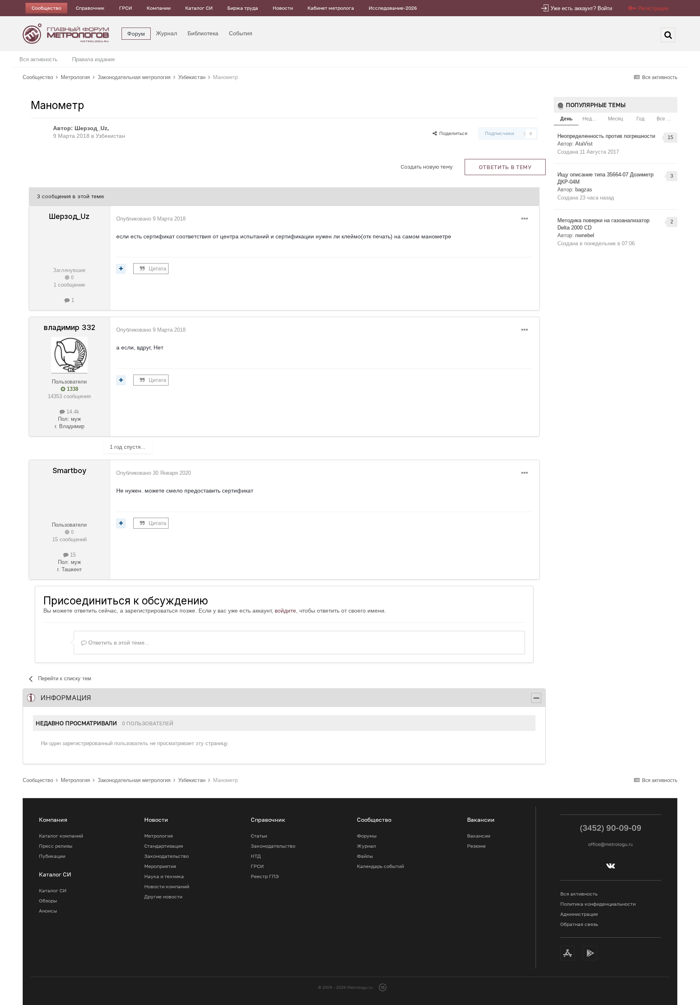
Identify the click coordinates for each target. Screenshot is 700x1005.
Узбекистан (110, 136)
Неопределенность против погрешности (606, 136)
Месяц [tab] (615, 119)
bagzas (583, 189)
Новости (283, 8)
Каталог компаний (61, 836)
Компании (159, 8)
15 (72, 555)
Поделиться (452, 133)
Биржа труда (242, 8)
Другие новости (163, 897)
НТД (256, 856)
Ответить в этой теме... (118, 642)
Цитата (157, 269)
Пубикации (52, 856)
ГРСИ (125, 8)
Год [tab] (640, 119)
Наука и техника (164, 876)
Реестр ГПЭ (265, 876)
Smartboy (69, 470)
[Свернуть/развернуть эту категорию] (536, 698)
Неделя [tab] (591, 119)
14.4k (72, 412)
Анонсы (48, 911)
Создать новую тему (426, 166)
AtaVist (584, 144)
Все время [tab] (667, 119)
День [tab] (566, 119)
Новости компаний (166, 886)
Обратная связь (579, 924)
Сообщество (46, 8)
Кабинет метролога (330, 8)
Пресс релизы (56, 846)
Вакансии (478, 836)
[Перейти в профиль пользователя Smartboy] (69, 498)
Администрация (579, 914)
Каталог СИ (199, 8)
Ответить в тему (505, 167)
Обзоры (48, 901)
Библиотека (203, 33)
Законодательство (166, 856)
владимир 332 (69, 327)
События (240, 33)
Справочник (90, 8)
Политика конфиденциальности (598, 904)
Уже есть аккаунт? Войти (581, 8)
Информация (66, 698)
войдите (285, 610)
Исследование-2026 (393, 8)
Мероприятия (160, 866)
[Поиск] (668, 35)
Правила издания (93, 59)
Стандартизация (163, 846)
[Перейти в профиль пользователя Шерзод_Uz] (40, 133)
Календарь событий (380, 866)
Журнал (166, 33)
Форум (136, 33)
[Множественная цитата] (121, 269)
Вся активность (38, 59)
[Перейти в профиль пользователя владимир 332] (69, 355)
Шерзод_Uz (91, 128)
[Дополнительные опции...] (524, 219)
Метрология (158, 836)
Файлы (365, 856)
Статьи (259, 836)
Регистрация (653, 8)
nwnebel (584, 235)
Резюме (476, 846)
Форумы (367, 836)
